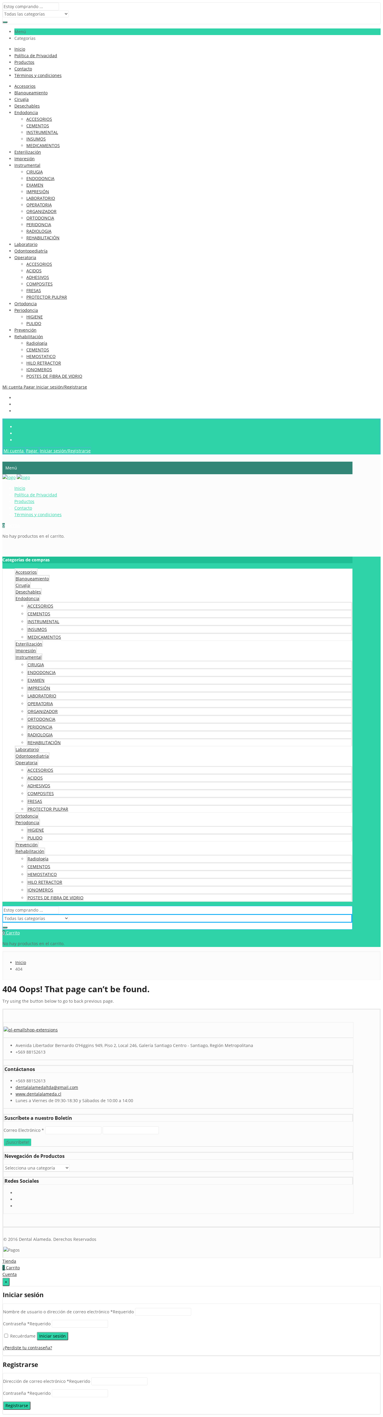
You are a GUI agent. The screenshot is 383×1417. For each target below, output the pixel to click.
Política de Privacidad (35, 55)
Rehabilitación (28, 336)
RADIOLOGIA (38, 231)
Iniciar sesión (52, 1336)
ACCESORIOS (39, 119)
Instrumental (27, 165)
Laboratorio (25, 244)
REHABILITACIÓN (43, 238)
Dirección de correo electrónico (46, 1381)
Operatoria (25, 257)
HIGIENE (34, 317)
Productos (24, 62)
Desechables (27, 106)
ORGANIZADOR (41, 211)
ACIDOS (34, 271)
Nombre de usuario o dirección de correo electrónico (68, 1312)
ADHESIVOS (37, 277)
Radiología (36, 343)
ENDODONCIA (40, 178)
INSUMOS (36, 139)
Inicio (19, 49)
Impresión (24, 158)
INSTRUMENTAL (42, 132)
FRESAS (33, 290)
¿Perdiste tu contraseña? (27, 1347)
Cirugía (21, 99)
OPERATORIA (39, 205)
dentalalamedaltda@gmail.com (47, 1087)
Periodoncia (26, 310)
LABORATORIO (40, 198)
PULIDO (33, 323)
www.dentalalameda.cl (38, 1094)
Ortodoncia (25, 303)
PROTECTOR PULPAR (46, 297)
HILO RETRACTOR (43, 363)
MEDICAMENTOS (43, 145)
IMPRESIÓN (37, 191)
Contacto (23, 69)
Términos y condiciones (38, 75)
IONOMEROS (39, 369)
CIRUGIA (34, 172)
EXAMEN (34, 185)
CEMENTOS (37, 126)
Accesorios (25, 86)
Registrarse (16, 1405)
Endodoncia (26, 112)
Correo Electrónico (24, 1130)
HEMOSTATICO (41, 356)
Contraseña (27, 1324)
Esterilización (27, 152)
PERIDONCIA (38, 224)
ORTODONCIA (40, 218)
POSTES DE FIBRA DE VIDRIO (54, 376)
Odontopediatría (31, 251)
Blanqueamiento (31, 93)
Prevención (25, 330)
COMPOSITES (39, 284)
